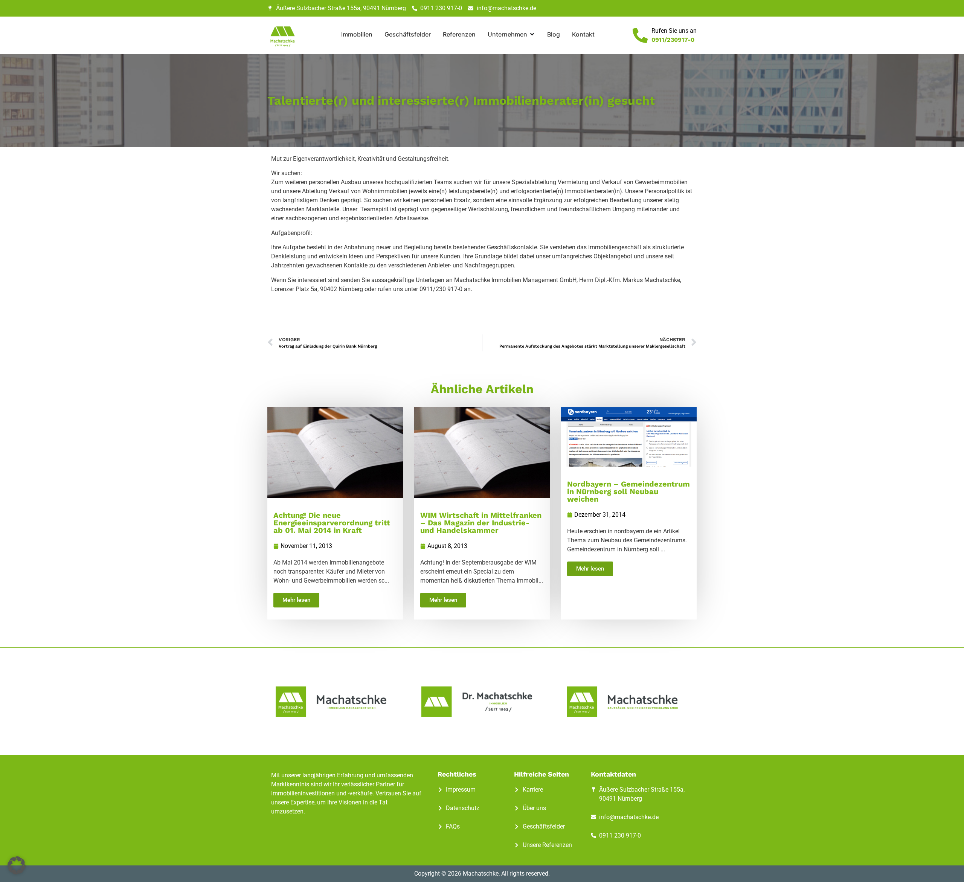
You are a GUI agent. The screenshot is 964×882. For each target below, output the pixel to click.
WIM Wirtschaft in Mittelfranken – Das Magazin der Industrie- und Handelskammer (480, 523)
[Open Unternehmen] (532, 34)
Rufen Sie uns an (674, 30)
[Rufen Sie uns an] (640, 35)
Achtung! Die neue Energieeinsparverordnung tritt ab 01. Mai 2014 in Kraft (331, 523)
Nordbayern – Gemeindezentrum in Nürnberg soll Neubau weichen (628, 491)
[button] (16, 865)
